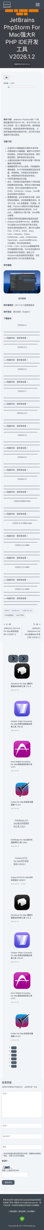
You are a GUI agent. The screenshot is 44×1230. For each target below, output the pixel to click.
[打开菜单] (37, 4)
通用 (25, 14)
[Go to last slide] (13, 659)
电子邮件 (7, 1136)
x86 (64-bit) (33, 10)
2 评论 (23, 884)
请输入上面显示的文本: (10, 1170)
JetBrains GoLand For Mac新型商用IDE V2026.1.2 (12, 629)
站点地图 (30, 1211)
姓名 (5, 1126)
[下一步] (23, 659)
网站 (4, 1147)
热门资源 (19, 14)
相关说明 (22, 1211)
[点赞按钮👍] (6, 77)
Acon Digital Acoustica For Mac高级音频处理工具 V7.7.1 (21, 764)
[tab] (14, 1047)
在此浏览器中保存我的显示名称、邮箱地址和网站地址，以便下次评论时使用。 (22, 1154)
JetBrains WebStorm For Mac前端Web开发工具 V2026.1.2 (32, 631)
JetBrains (23, 10)
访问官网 (22, 298)
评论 (5, 1093)
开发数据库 (9, 10)
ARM (16, 10)
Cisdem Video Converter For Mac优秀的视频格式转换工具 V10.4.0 (21, 724)
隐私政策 (13, 1211)
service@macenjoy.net (29, 1202)
